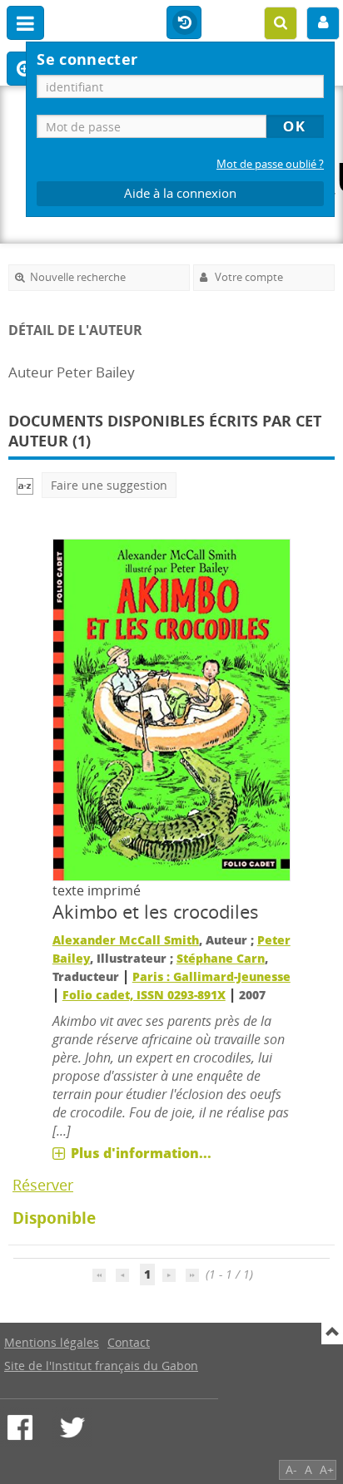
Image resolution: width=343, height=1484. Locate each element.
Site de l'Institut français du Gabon (101, 1365)
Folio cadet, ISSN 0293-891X (144, 995)
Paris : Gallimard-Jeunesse (211, 976)
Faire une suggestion (109, 485)
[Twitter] (72, 1427)
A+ (327, 1469)
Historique (184, 23)
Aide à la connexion (180, 193)
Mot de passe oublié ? (270, 164)
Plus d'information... (141, 1153)
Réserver (42, 1185)
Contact (128, 1342)
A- (291, 1469)
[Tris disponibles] (25, 485)
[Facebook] (20, 1427)
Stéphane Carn (220, 958)
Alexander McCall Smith (125, 940)
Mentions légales (51, 1342)
